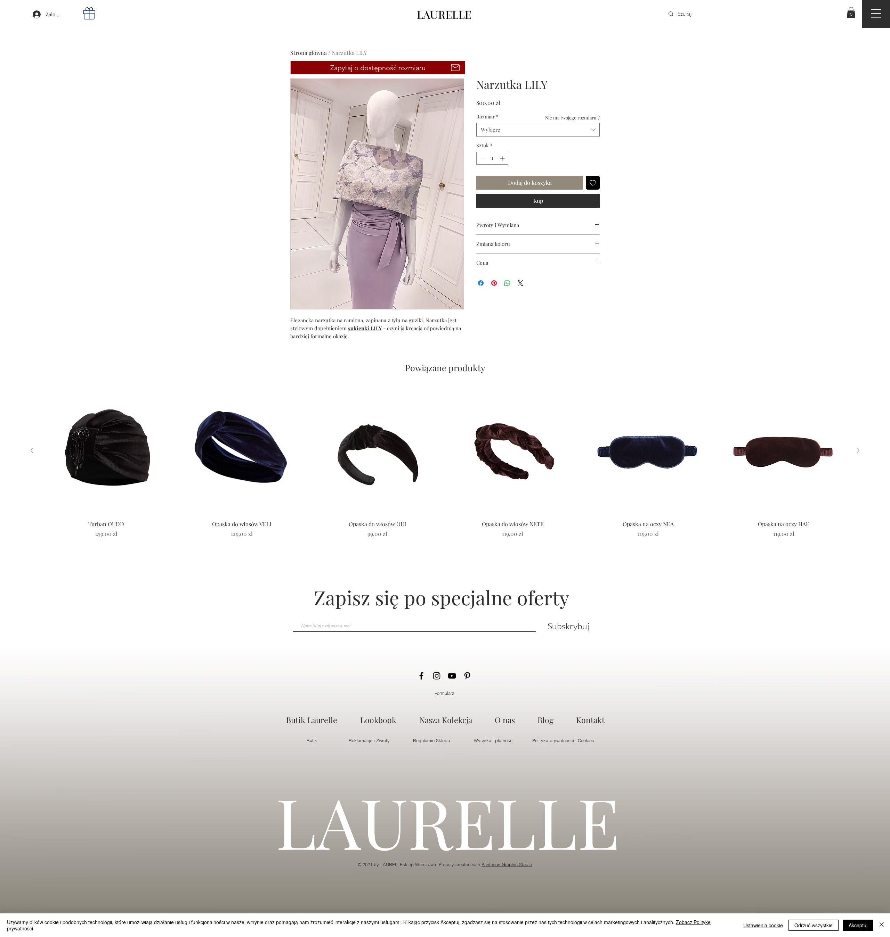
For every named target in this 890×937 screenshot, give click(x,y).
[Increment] (503, 158)
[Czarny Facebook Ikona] (421, 676)
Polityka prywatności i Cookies (563, 740)
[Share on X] (520, 283)
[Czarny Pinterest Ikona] (467, 676)
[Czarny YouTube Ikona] (452, 676)
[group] (445, 471)
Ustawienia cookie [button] (763, 925)
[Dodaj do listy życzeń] (593, 183)
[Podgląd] (106, 451)
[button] (876, 13)
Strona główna (308, 52)
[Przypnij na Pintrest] (494, 283)
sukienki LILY (365, 328)
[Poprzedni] (32, 450)
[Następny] (858, 450)
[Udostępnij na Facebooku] (481, 283)
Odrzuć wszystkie (813, 925)
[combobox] (538, 129)
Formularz (444, 693)
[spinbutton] (492, 158)
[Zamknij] (881, 925)
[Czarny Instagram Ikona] (437, 676)
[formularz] (455, 67)
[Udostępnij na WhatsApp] (507, 283)
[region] (876, 14)
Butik (312, 740)
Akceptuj (858, 925)
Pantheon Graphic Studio (507, 864)
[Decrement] (481, 158)
